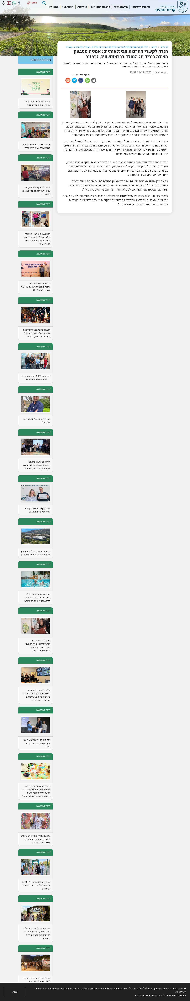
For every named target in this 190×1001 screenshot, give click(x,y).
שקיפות (82, 7)
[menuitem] (139, 7)
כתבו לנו (53, 7)
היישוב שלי (121, 7)
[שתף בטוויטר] (74, 80)
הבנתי (15, 992)
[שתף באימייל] (68, 80)
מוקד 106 (67, 7)
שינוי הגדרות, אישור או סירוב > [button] (148, 995)
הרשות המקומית (100, 7)
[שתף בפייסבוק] (81, 80)
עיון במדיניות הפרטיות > (175, 995)
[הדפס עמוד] (94, 80)
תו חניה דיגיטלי (141, 7)
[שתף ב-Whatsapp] (87, 80)
